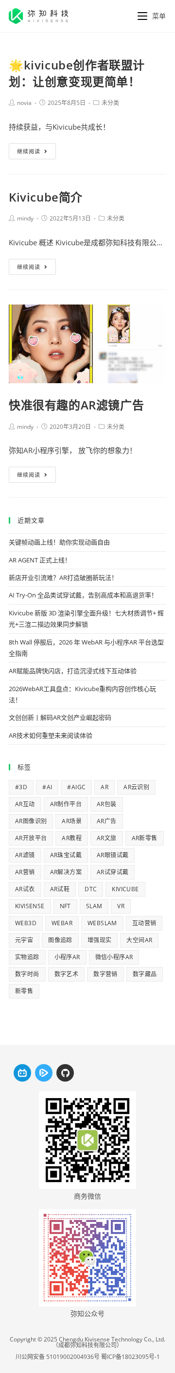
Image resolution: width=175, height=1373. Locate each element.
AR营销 (25, 872)
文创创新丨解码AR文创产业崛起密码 (60, 717)
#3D (21, 787)
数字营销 (105, 974)
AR (104, 787)
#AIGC (76, 787)
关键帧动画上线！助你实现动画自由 (59, 542)
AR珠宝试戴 (66, 855)
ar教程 (72, 838)
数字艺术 (66, 974)
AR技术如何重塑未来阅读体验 (50, 735)
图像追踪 (60, 940)
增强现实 (100, 940)
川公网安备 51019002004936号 (58, 1357)
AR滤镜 (25, 855)
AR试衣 (25, 889)
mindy (25, 218)
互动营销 (144, 923)
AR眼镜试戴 (112, 855)
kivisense (30, 906)
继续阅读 (28, 151)
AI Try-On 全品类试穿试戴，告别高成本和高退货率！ (83, 595)
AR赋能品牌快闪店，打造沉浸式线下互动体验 (73, 670)
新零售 (24, 991)
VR (120, 906)
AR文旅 (107, 838)
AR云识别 (136, 787)
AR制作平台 (66, 804)
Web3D (25, 923)
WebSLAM (102, 923)
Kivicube (125, 889)
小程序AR (67, 957)
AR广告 (107, 821)
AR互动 (25, 804)
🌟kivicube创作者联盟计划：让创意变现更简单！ (77, 73)
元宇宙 (24, 940)
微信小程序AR (114, 957)
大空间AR (139, 940)
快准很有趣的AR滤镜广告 (76, 405)
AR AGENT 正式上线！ (40, 560)
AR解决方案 (66, 872)
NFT (65, 906)
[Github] (65, 1073)
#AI (47, 787)
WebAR (62, 923)
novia (24, 103)
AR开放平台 (31, 838)
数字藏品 (145, 974)
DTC (91, 889)
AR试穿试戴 (112, 872)
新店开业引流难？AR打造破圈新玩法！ (63, 577)
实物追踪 (27, 957)
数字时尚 (27, 974)
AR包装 (107, 804)
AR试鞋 (60, 889)
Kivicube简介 (46, 197)
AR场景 (72, 821)
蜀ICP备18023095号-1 (130, 1357)
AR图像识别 (31, 821)
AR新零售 (145, 838)
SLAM (94, 906)
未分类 (110, 103)
